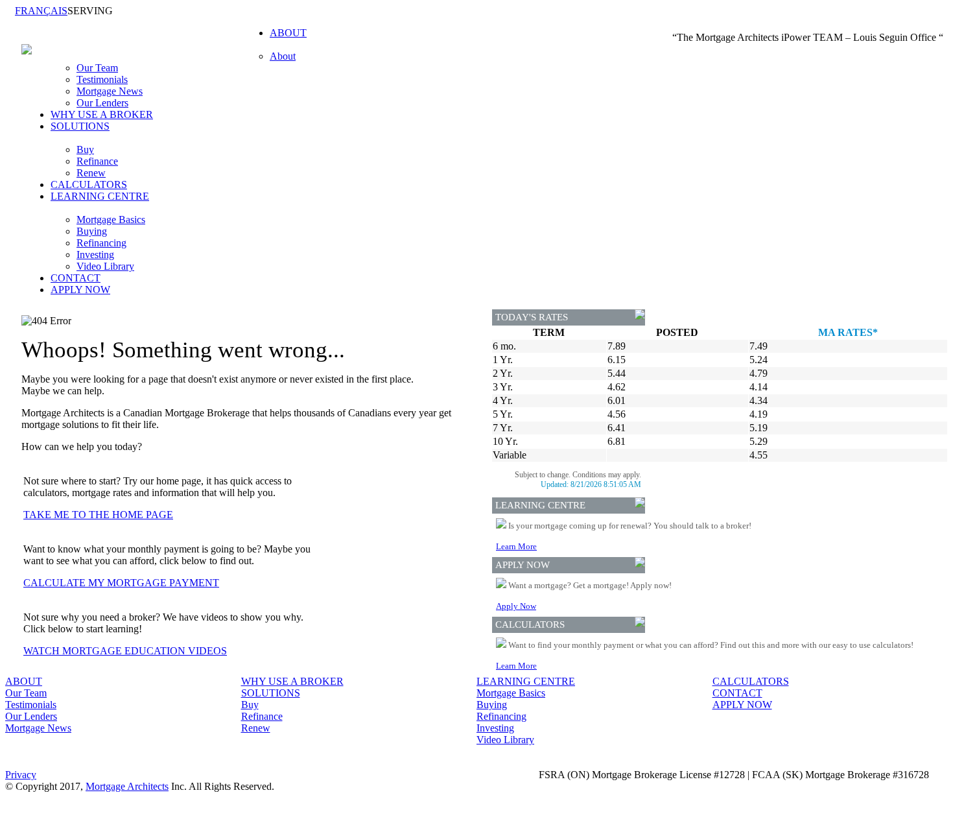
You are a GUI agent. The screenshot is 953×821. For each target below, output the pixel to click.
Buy (85, 149)
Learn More (516, 546)
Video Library (105, 266)
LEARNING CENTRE (525, 681)
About (283, 56)
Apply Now (516, 606)
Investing (95, 254)
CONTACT (75, 277)
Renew (91, 172)
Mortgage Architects (127, 786)
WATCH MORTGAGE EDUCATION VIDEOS (125, 650)
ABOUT (23, 681)
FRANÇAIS (41, 10)
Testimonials (102, 79)
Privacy (20, 774)
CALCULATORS (89, 184)
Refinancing (101, 242)
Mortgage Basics (110, 219)
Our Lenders (102, 102)
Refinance (97, 161)
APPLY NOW (80, 289)
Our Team (97, 67)
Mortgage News (109, 91)
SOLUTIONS (270, 692)
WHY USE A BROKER (102, 114)
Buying (91, 231)
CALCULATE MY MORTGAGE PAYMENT (121, 582)
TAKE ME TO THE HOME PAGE (98, 514)
